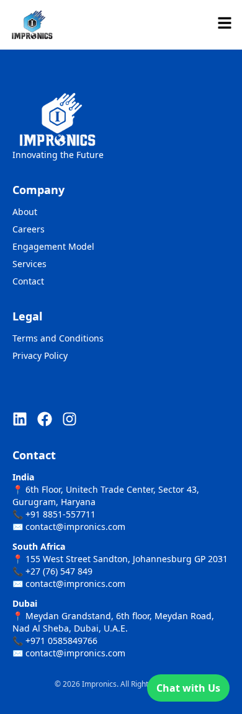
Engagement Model (53, 246)
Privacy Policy (40, 355)
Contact (28, 281)
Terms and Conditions (58, 338)
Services (29, 264)
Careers (28, 229)
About (24, 212)
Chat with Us (188, 688)
